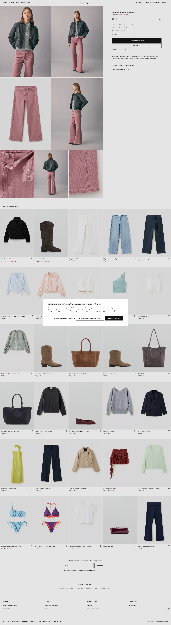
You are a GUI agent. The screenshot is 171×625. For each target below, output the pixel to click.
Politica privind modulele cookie (106, 312)
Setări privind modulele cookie (64, 318)
